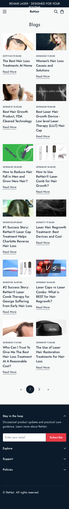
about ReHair (39, 426)
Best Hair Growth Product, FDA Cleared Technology (17, 116)
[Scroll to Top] (62, 489)
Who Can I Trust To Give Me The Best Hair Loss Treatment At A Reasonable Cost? (17, 356)
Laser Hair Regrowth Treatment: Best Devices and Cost (51, 232)
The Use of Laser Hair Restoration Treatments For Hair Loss (50, 354)
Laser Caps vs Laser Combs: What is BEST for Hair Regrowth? (50, 294)
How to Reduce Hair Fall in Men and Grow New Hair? (17, 176)
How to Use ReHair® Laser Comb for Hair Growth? (47, 178)
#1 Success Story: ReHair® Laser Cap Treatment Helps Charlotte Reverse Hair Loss (17, 236)
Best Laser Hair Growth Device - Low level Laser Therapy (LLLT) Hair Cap (50, 121)
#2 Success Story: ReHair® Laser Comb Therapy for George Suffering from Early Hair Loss (17, 296)
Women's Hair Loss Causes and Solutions (50, 66)
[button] (62, 11)
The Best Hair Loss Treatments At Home (17, 63)
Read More (9, 72)
